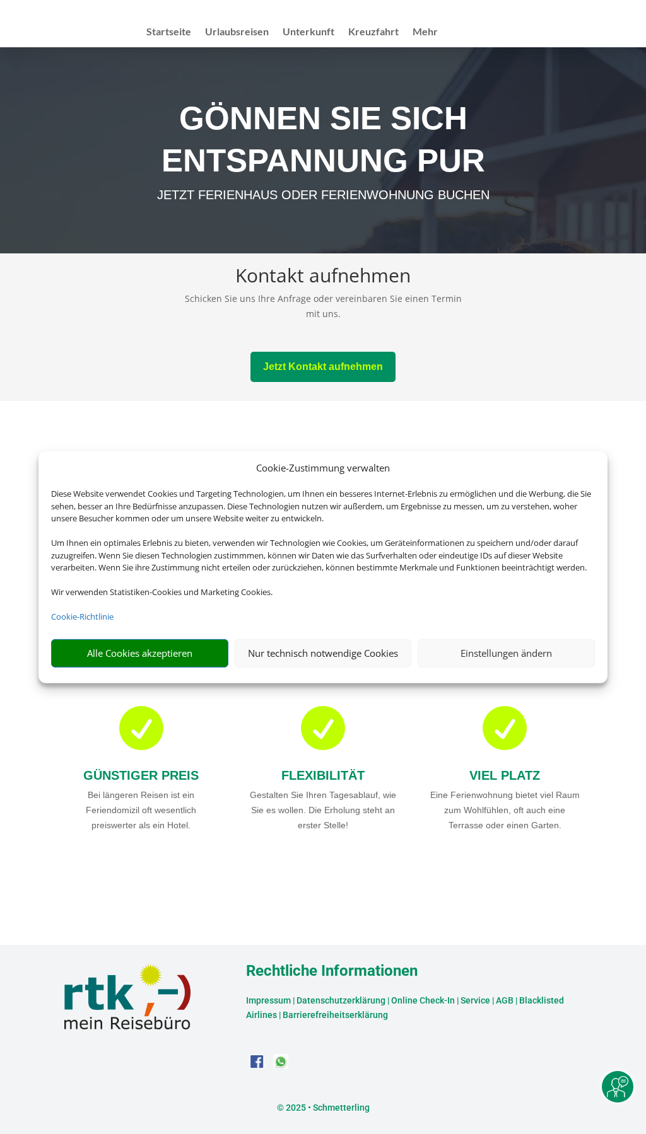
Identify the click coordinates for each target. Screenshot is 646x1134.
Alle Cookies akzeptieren (139, 653)
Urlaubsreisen (237, 32)
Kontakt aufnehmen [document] (323, 277)
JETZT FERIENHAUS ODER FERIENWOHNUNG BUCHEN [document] (323, 195)
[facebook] (258, 1066)
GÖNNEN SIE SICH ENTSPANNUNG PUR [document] (323, 139)
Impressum (268, 1000)
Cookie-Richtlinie (82, 616)
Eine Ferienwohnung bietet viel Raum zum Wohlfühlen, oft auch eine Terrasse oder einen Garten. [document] (505, 810)
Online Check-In (423, 1000)
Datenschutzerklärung (341, 1000)
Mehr (425, 32)
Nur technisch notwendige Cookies (323, 653)
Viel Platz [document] (504, 775)
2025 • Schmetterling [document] (327, 1107)
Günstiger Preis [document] (141, 775)
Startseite (168, 32)
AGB (505, 1000)
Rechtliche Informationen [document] (332, 971)
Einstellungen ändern (506, 653)
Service (475, 1000)
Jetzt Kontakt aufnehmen (323, 366)
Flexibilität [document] (323, 775)
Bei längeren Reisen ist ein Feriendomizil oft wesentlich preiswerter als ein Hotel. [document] (141, 810)
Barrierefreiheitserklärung (335, 1015)
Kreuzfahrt (373, 32)
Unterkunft (308, 32)
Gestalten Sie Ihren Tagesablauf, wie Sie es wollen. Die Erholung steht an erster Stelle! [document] (323, 810)
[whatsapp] (280, 1066)
